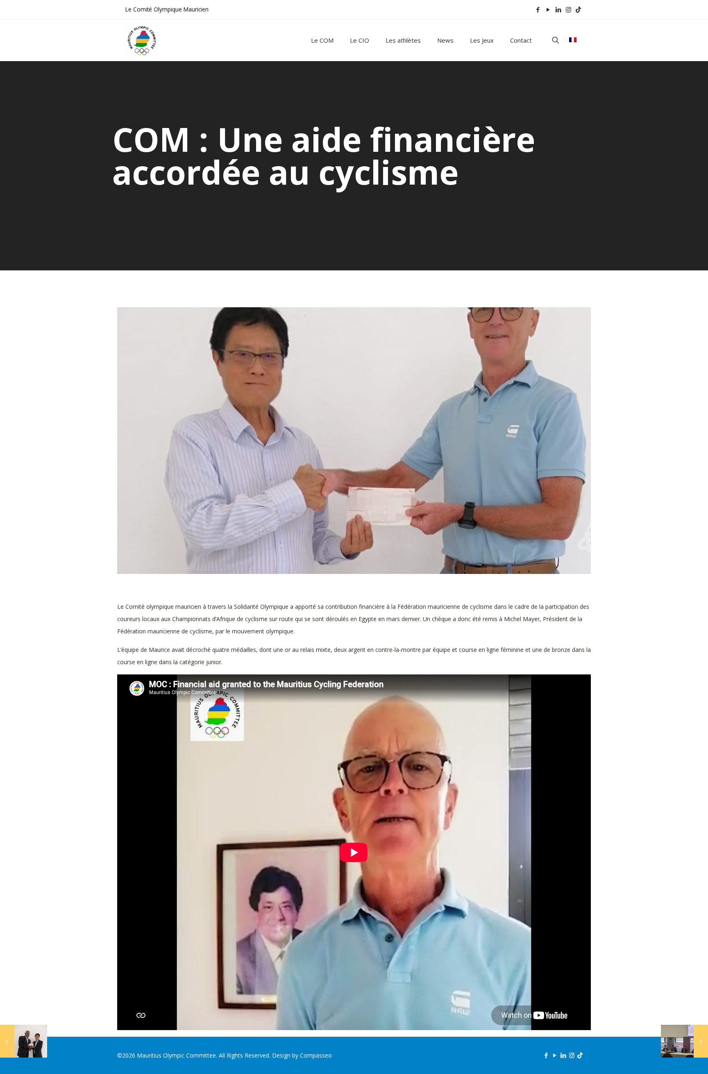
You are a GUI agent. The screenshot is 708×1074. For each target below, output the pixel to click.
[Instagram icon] (568, 9)
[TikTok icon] (578, 9)
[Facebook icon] (538, 9)
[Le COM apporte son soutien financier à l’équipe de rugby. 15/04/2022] (23, 1041)
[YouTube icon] (548, 9)
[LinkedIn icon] (558, 9)
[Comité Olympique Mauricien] (141, 40)
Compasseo (316, 1055)
